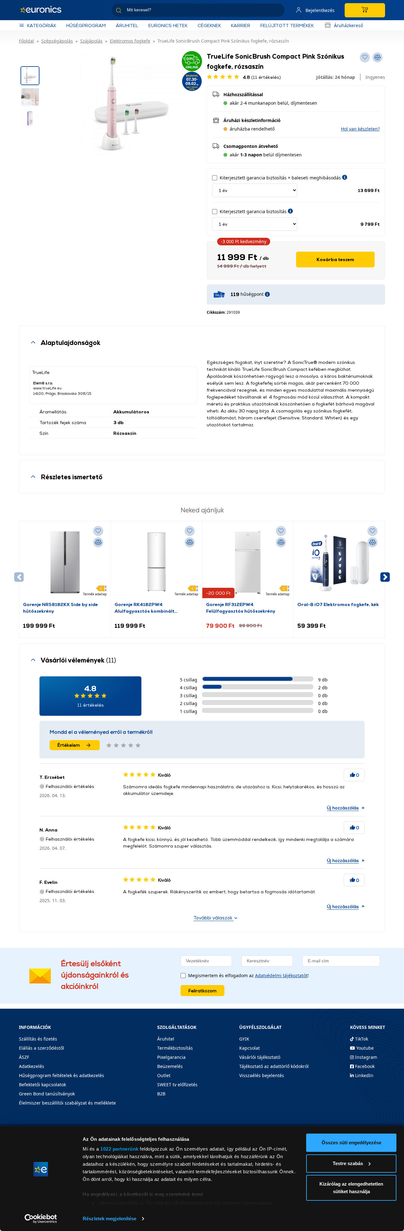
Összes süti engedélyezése (351, 1142)
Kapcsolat (249, 1048)
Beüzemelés (170, 1066)
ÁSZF (24, 1057)
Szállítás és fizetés (38, 1039)
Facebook (364, 1066)
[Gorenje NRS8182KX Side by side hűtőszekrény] (65, 563)
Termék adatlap (95, 594)
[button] (360, 129)
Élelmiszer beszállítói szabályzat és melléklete (67, 1103)
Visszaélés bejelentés (261, 1075)
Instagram (365, 1057)
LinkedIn (363, 1075)
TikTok (361, 1039)
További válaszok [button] (213, 918)
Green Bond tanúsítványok (47, 1094)
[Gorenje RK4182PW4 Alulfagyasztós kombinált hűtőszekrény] (156, 563)
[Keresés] (277, 11)
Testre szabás (348, 1163)
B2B (161, 1094)
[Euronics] (44, 10)
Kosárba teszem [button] (335, 259)
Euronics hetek (167, 25)
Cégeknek (209, 25)
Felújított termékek (287, 25)
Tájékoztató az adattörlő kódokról (274, 1066)
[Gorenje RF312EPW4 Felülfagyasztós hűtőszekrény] (248, 563)
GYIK (244, 1039)
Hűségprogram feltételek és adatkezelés (61, 1075)
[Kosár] (365, 10)
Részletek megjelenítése (109, 1218)
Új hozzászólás (343, 807)
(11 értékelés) (262, 77)
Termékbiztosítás (175, 1048)
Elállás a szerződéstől (41, 1048)
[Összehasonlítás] (98, 542)
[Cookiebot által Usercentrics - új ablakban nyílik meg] (40, 1218)
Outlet (163, 1075)
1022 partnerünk (119, 1149)
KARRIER (240, 25)
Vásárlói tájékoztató (259, 1057)
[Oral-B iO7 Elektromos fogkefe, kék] (339, 563)
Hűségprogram (86, 25)
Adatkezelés (31, 1066)
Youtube (364, 1048)
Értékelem (68, 745)
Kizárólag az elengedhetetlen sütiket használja (351, 1187)
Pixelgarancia (171, 1057)
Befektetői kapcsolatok (42, 1085)
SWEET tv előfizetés (177, 1085)
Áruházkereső (348, 25)
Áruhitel (127, 25)
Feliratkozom (202, 990)
